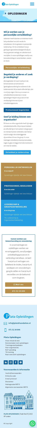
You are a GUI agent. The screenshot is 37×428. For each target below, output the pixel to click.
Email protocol (11, 379)
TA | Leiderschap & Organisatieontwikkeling (13, 219)
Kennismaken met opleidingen (16, 343)
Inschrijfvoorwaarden (13, 373)
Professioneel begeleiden (17, 110)
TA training (9, 352)
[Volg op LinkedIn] (6, 362)
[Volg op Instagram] (11, 362)
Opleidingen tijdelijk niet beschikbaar (18, 175)
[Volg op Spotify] (20, 362)
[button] (32, 423)
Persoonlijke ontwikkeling (18, 67)
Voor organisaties (12, 347)
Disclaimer (9, 382)
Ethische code (10, 376)
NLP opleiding (10, 350)
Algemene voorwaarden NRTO (16, 387)
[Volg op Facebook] (16, 362)
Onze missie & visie (12, 341)
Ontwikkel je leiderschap (17, 152)
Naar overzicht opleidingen (15, 354)
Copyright (8, 423)
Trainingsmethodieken (14, 345)
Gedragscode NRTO (12, 384)
